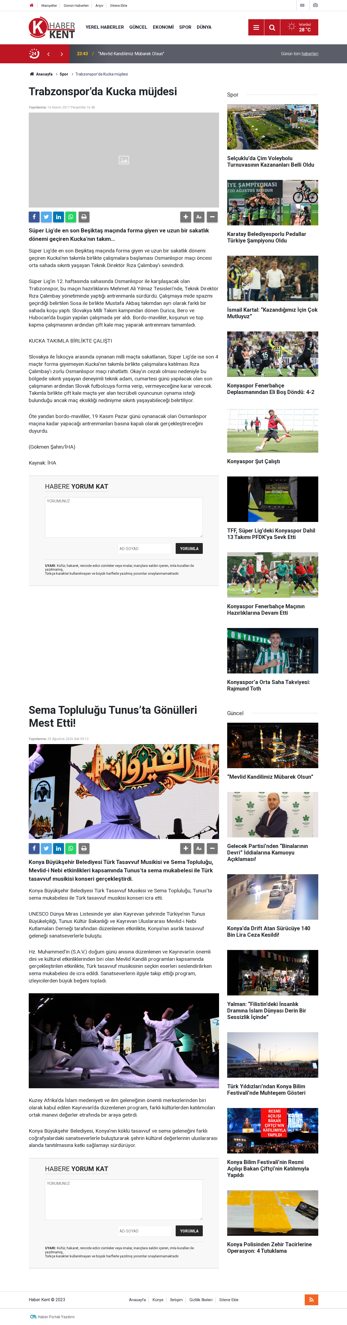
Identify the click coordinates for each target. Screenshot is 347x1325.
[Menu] (256, 27)
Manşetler (49, 6)
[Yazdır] (84, 217)
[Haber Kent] (52, 26)
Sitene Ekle (118, 6)
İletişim (176, 1300)
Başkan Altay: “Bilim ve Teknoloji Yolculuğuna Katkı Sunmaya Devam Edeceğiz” (161, 54)
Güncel (138, 27)
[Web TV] (302, 5)
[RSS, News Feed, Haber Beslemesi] (311, 1299)
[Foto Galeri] (315, 5)
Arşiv (99, 6)
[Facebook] (34, 217)
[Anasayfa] (32, 6)
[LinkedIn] (58, 217)
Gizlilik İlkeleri (201, 1300)
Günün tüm (299, 53)
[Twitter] (46, 217)
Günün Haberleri (76, 6)
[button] (185, 217)
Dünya (204, 27)
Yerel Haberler (105, 27)
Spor (185, 27)
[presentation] (48, 54)
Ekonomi (163, 27)
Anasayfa (137, 1300)
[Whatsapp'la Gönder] (70, 217)
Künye (158, 1300)
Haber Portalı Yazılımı (56, 1317)
